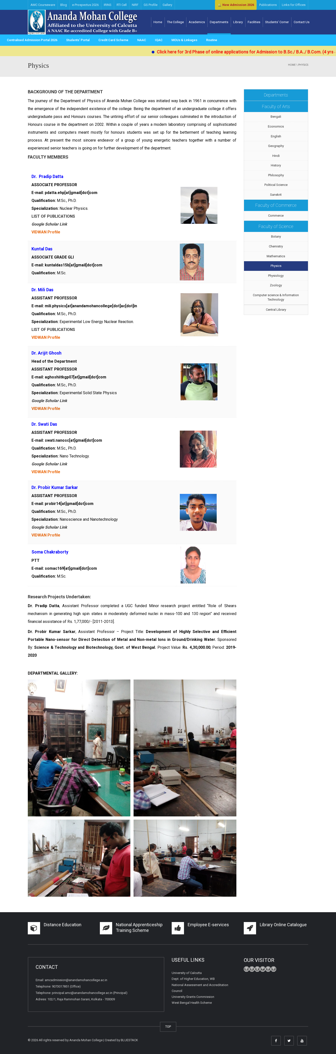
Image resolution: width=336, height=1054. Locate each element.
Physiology (276, 275)
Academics (197, 22)
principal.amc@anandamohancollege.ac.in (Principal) (89, 993)
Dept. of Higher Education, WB (193, 979)
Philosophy (276, 175)
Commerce (276, 215)
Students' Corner (277, 22)
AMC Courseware (43, 5)
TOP (168, 1026)
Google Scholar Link (49, 224)
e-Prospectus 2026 (85, 5)
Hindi (276, 156)
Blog (63, 5)
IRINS (107, 5)
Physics (276, 266)
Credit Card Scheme (113, 40)
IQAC (159, 40)
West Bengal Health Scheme (192, 1003)
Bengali (276, 116)
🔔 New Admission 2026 (236, 5)
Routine (211, 40)
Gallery (167, 5)
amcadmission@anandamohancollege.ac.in (76, 980)
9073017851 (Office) (66, 986)
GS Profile (150, 5)
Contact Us (301, 22)
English (276, 136)
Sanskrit (276, 194)
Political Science (276, 185)
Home (157, 22)
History (276, 165)
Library (238, 22)
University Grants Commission (193, 997)
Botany (276, 236)
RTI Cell (122, 5)
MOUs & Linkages (184, 40)
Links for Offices (293, 5)
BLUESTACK (129, 1040)
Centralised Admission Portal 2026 (32, 40)
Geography (276, 146)
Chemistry (276, 246)
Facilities (254, 22)
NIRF (135, 5)
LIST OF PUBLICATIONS (53, 216)
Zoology (276, 285)
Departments (219, 22)
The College (175, 22)
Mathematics (276, 256)
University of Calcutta (187, 973)
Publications (268, 5)
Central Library (276, 309)
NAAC (141, 40)
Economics (276, 126)
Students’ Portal (78, 40)
